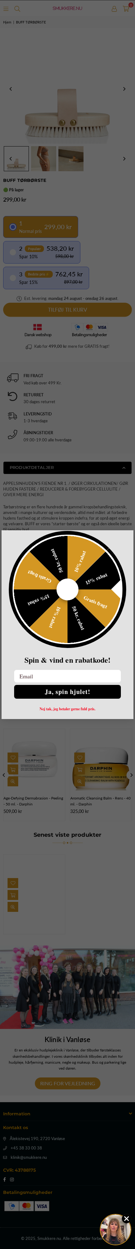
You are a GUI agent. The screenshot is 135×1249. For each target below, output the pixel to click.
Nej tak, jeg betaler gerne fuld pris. (67, 709)
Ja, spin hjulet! (67, 691)
